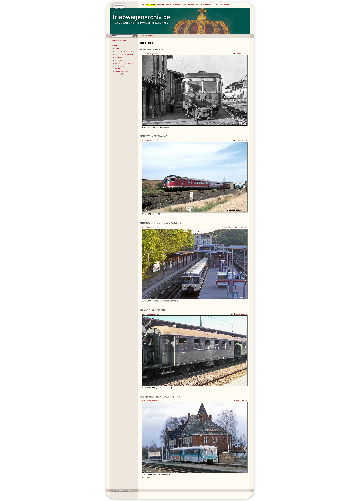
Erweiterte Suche (119, 40)
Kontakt (215, 5)
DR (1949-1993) (121, 60)
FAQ (197, 5)
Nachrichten (177, 5)
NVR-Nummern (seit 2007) (125, 63)
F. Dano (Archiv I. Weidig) (237, 227)
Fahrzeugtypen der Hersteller (122, 67)
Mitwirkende (206, 5)
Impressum (224, 5)
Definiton (118, 48)
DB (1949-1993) (121, 57)
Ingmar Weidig (241, 401)
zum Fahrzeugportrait (150, 54)
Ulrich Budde (242, 140)
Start (142, 5)
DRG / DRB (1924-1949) (124, 54)
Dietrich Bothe (241, 54)
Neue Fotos (150, 5)
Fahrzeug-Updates (164, 5)
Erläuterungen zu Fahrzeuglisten (121, 72)
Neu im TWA (189, 5)
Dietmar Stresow (240, 314)
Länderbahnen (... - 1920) (124, 51)
